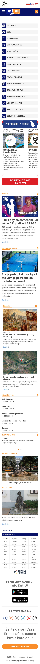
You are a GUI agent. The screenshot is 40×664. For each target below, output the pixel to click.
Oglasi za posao (8, 395)
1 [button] (18, 449)
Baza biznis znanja (9, 248)
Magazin (6, 306)
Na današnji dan (8, 435)
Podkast (5, 194)
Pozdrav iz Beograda (10, 454)
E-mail (30, 661)
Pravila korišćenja (12, 661)
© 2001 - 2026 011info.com (16, 657)
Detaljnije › (5, 242)
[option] (20, 440)
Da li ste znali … (8, 488)
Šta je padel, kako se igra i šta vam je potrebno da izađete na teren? (19, 278)
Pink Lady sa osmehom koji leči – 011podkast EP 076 (20, 221)
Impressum (23, 661)
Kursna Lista (7, 531)
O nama (29, 657)
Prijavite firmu (20, 646)
